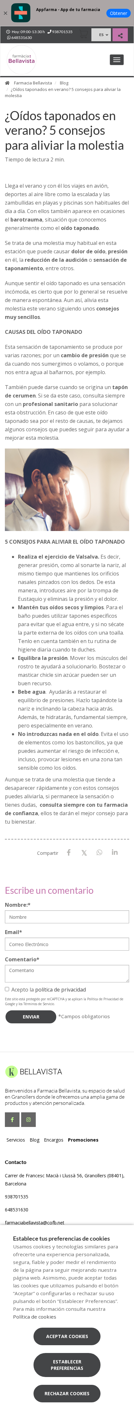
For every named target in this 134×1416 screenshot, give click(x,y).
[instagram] (28, 1119)
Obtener (118, 13)
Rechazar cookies (67, 1393)
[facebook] (12, 1119)
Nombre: (18, 904)
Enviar (31, 1017)
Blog (64, 83)
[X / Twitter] (84, 852)
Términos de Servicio (38, 1004)
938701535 (16, 1197)
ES (101, 34)
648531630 (16, 1210)
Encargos (53, 1140)
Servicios (16, 1140)
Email (13, 932)
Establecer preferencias (67, 1365)
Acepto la (48, 989)
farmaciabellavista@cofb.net (34, 1223)
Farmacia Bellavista (33, 83)
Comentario (22, 959)
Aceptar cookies (67, 1336)
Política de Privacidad (103, 999)
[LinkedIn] (114, 852)
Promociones (83, 1140)
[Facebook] (68, 852)
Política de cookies (34, 1316)
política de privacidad (60, 989)
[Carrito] (83, 34)
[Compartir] (120, 35)
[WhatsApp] (99, 852)
